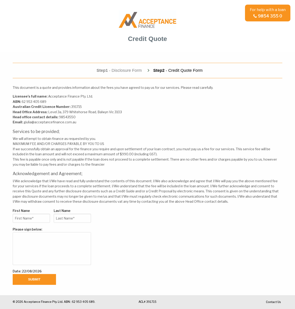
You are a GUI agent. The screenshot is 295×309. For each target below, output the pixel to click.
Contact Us (273, 302)
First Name (22, 211)
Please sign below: (27, 229)
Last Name (63, 211)
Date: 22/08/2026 (27, 271)
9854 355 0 (270, 16)
